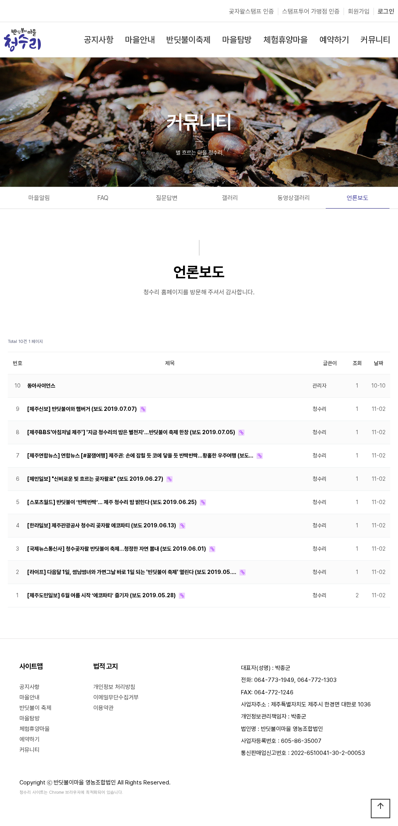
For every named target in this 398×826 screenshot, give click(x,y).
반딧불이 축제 (35, 707)
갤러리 (230, 198)
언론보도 (357, 198)
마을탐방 (29, 718)
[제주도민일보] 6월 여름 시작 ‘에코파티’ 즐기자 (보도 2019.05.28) (102, 595)
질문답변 (167, 198)
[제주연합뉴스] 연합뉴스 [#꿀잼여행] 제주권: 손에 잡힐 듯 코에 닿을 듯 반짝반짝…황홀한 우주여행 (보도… (141, 455)
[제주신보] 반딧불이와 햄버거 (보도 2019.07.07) (82, 409)
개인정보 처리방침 (114, 686)
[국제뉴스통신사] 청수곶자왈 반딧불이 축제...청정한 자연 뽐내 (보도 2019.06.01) (117, 549)
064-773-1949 (274, 679)
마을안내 (29, 697)
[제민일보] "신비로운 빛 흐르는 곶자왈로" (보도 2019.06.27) (95, 479)
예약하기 (29, 739)
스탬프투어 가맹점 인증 (311, 11)
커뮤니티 (29, 749)
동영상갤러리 (294, 198)
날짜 (378, 363)
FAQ (103, 198)
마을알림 (39, 198)
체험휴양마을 (34, 728)
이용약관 (103, 707)
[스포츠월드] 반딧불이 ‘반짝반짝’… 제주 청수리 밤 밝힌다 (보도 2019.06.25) (112, 502)
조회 (357, 363)
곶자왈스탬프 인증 (251, 11)
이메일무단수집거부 (116, 697)
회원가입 (359, 11)
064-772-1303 (317, 679)
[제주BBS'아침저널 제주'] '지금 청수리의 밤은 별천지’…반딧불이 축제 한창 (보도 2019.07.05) (131, 432)
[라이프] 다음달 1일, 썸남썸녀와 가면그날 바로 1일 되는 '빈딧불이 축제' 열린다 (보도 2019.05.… (132, 572)
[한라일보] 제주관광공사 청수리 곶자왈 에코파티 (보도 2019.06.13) (102, 525)
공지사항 (29, 686)
